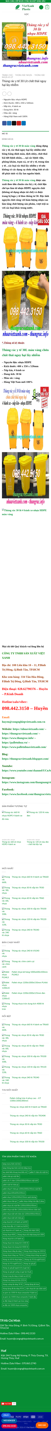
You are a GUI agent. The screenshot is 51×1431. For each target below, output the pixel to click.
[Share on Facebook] (4, 123)
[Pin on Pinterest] (19, 123)
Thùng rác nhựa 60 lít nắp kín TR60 (26, 1133)
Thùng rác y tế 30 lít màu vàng (18, 145)
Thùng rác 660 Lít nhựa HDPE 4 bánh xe (11, 843)
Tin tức (36, 1421)
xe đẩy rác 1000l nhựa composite (15, 1305)
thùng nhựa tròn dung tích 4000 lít (15, 1247)
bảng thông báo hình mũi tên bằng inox (17, 1168)
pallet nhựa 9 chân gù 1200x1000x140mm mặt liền (22, 1189)
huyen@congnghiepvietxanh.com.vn (23, 721)
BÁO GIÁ (42, 1425)
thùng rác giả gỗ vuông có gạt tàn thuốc (17, 1272)
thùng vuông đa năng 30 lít (12, 1284)
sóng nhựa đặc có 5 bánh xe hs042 (15, 1226)
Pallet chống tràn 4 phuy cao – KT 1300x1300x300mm (25, 1099)
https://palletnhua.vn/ (15, 742)
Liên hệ (45, 1421)
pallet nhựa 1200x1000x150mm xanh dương (19, 1197)
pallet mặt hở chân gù (10, 1185)
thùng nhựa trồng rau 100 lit (34, 1251)
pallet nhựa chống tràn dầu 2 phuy (31, 1201)
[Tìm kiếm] (41, 7)
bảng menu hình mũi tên (11, 1164)
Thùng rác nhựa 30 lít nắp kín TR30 (26, 1124)
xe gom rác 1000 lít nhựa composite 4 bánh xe (20, 1293)
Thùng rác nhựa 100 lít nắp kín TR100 (27, 1142)
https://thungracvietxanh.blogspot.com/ (25, 758)
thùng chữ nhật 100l (31, 1230)
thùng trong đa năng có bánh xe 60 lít (16, 1276)
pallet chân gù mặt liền (11, 1176)
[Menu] (3, 7)
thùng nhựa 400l (9, 1234)
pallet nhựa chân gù (10, 1201)
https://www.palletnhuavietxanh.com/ (24, 747)
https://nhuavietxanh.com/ (28, 729)
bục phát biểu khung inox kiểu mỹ (15, 1172)
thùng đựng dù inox (32, 1284)
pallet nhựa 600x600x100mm (14, 1193)
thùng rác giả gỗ (29, 1263)
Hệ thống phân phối (22, 1421)
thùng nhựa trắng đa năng (12, 1251)
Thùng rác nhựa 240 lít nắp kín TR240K (28, 1116)
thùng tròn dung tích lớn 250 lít (14, 1280)
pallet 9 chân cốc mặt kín (39, 1172)
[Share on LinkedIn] (23, 123)
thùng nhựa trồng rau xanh (36, 1255)
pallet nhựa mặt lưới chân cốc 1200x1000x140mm (21, 1214)
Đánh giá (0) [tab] (7, 139)
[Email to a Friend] (14, 123)
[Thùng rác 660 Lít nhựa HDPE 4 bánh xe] (13, 824)
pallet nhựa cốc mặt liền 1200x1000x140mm (19, 1205)
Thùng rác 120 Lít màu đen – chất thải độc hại (38, 843)
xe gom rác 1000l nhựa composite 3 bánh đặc (19, 1297)
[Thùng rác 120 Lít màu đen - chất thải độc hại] (38, 824)
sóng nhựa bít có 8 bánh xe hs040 (15, 1222)
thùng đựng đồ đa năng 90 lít (13, 1288)
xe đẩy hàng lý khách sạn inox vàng (15, 1301)
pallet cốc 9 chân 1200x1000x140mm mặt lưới (20, 1180)
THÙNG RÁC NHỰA (23, 75)
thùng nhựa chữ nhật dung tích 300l (31, 1234)
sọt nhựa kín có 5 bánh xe (12, 1230)
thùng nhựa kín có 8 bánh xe (13, 1239)
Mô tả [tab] (5, 134)
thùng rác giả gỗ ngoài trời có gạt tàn (16, 1268)
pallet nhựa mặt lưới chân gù (13, 1218)
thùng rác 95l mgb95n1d (12, 1263)
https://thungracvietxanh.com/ (20, 733)
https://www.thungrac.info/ (18, 738)
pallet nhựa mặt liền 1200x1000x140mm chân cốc (21, 1209)
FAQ (26, 1423)
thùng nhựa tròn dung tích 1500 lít (15, 1243)
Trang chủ (7, 75)
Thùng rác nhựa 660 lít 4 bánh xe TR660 (28, 1107)
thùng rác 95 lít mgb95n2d (34, 1259)
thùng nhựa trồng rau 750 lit (13, 1255)
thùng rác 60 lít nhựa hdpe (12, 1259)
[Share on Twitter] (9, 123)
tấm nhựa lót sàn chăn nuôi (36, 1288)
